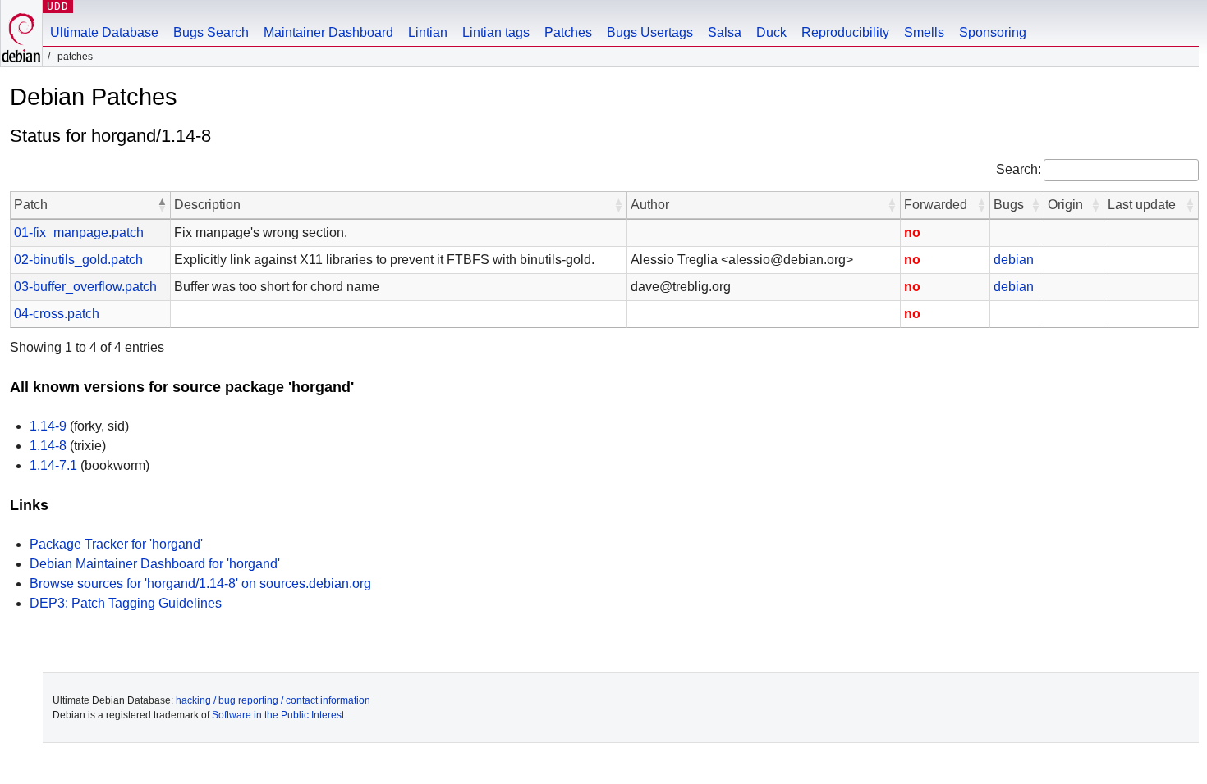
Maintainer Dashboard (328, 32)
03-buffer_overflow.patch (85, 287)
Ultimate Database (104, 32)
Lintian (427, 32)
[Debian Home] (21, 33)
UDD (58, 6)
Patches (568, 32)
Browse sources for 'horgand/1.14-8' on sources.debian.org (200, 583)
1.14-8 (48, 446)
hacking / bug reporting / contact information (273, 700)
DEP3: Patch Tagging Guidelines (126, 603)
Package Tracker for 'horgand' (116, 544)
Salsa (724, 32)
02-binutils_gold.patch (78, 260)
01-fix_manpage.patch (79, 232)
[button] (162, 205)
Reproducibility (845, 32)
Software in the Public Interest (278, 715)
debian (1014, 260)
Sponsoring (992, 32)
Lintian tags (496, 32)
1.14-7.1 (53, 465)
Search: (1018, 169)
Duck (771, 32)
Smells (924, 32)
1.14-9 (48, 426)
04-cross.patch (56, 314)
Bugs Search (211, 32)
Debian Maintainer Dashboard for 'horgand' (155, 564)
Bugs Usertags (650, 32)
